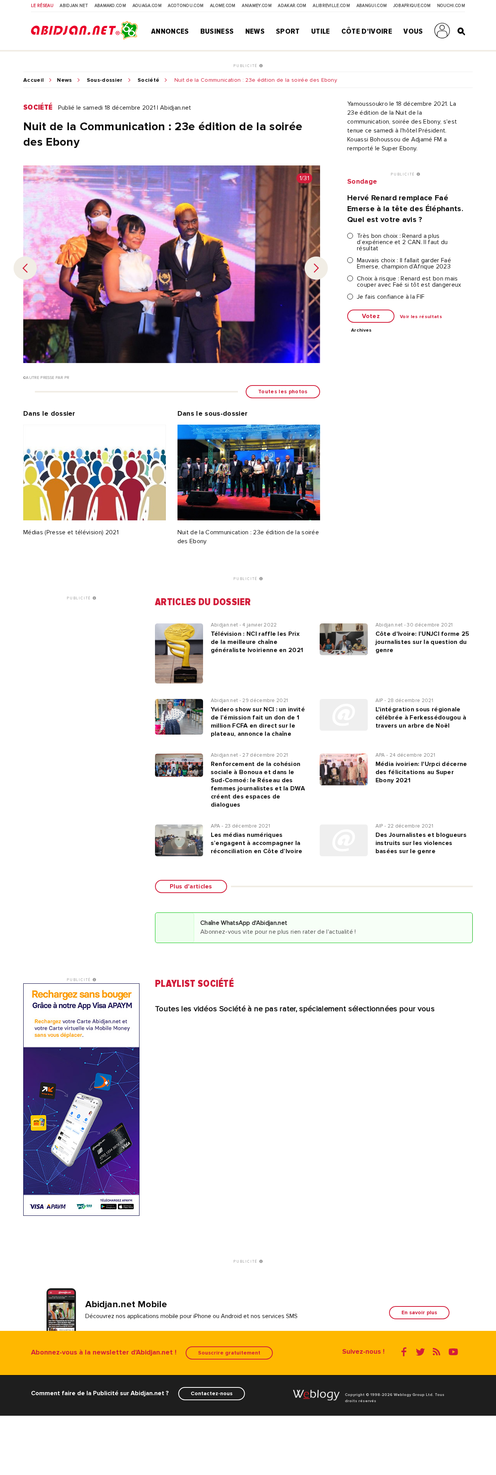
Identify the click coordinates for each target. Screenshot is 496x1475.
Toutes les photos (282, 391)
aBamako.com (110, 6)
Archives (361, 330)
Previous (25, 268)
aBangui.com (371, 6)
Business (217, 31)
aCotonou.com (185, 6)
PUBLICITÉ (246, 66)
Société (148, 80)
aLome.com (223, 6)
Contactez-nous (211, 1393)
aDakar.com (292, 6)
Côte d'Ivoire (366, 31)
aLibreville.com (331, 6)
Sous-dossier (105, 80)
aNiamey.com (257, 6)
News (255, 31)
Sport (288, 31)
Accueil (33, 80)
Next (316, 268)
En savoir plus (419, 1312)
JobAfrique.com (412, 6)
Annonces (170, 31)
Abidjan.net (74, 6)
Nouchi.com (451, 6)
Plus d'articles (191, 886)
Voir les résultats (421, 317)
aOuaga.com (147, 6)
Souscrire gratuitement (229, 1352)
